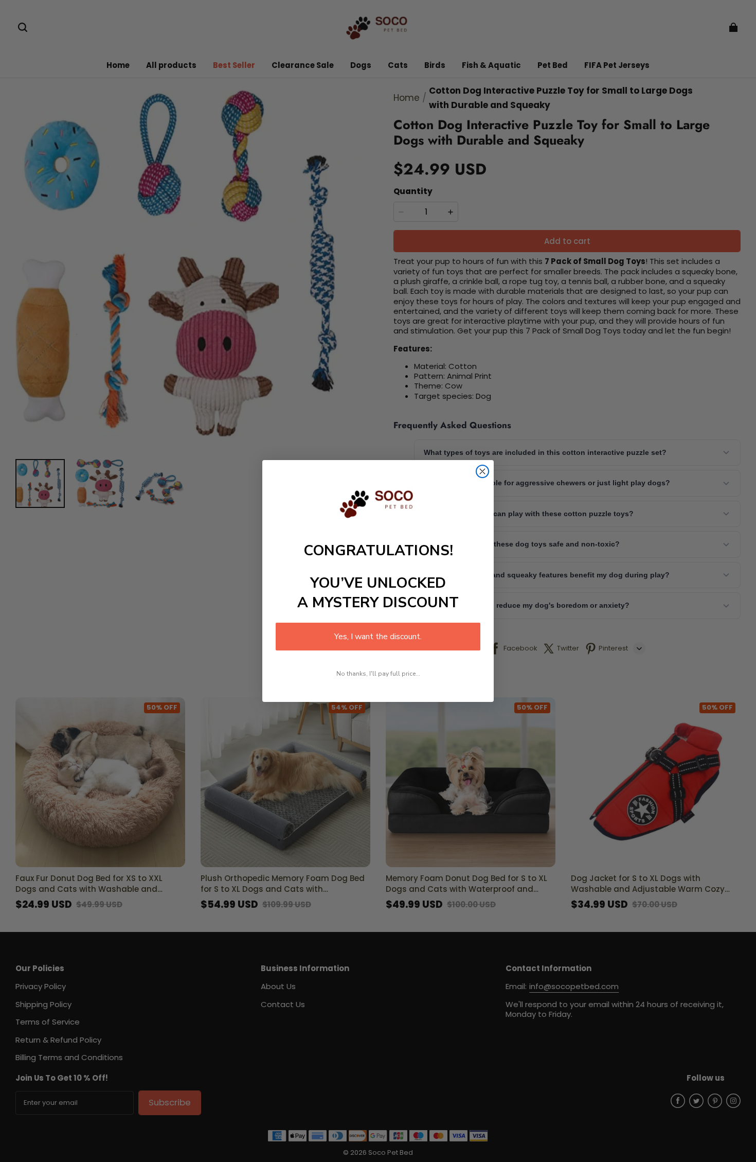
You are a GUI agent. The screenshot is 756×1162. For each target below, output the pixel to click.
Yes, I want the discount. (378, 636)
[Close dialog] (482, 471)
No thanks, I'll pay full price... (378, 674)
